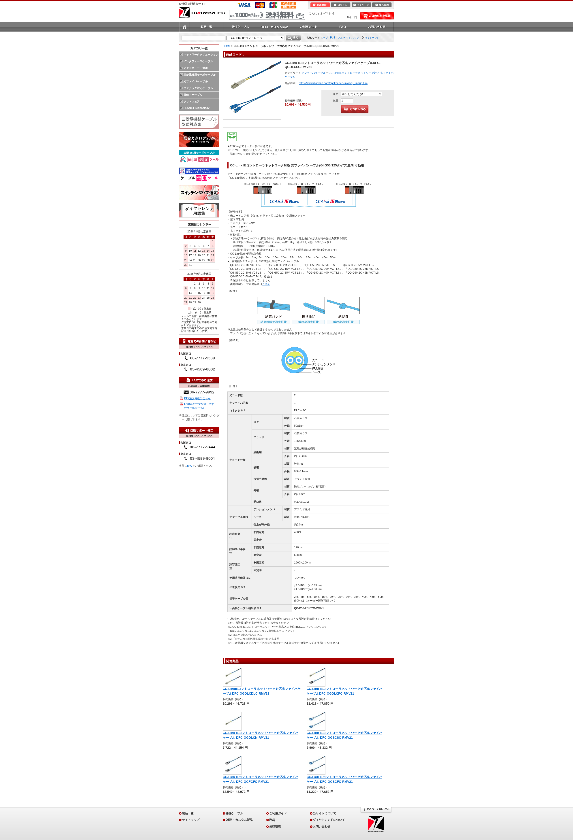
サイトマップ (190, 819)
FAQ (343, 27)
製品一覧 (207, 27)
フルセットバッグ (348, 37)
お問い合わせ (377, 27)
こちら (266, 284)
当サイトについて (324, 813)
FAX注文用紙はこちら (197, 398)
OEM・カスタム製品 (275, 27)
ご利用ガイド (309, 27)
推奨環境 (275, 826)
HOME (227, 46)
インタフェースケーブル (198, 61)
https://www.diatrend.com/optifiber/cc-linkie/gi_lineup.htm (333, 83)
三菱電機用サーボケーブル (200, 74)
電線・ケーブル (193, 94)
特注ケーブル (241, 27)
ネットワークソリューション (201, 54)
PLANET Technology (197, 108)
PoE (332, 37)
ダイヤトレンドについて (329, 819)
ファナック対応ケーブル (198, 88)
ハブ (325, 37)
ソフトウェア (192, 101)
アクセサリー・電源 (196, 68)
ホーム (184, 27)
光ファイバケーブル (196, 81)
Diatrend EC (202, 12)
